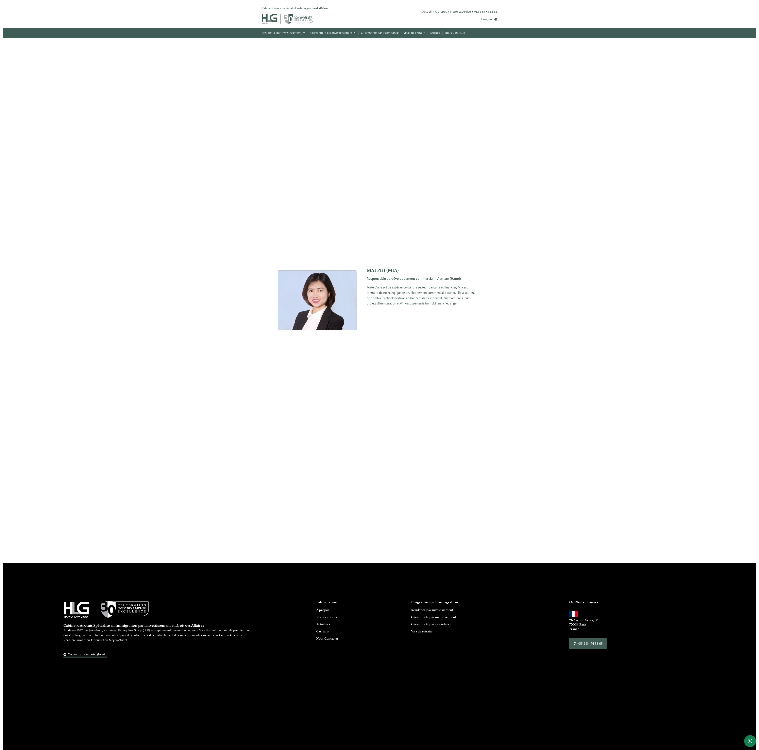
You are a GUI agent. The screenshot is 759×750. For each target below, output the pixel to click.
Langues (486, 19)
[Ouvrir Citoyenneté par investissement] (354, 33)
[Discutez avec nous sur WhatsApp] (750, 741)
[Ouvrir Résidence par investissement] (304, 33)
